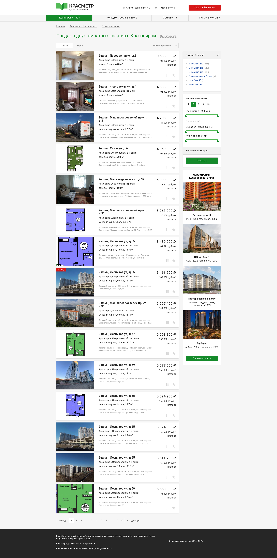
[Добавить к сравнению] (167, 75)
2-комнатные (199, 67)
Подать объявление (204, 7)
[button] (164, 45)
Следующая (133, 520)
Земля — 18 (170, 17)
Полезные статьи (209, 17)
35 (116, 520)
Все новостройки (202, 358)
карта (80, 45)
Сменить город (168, 36)
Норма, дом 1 (201, 257)
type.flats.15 (196, 80)
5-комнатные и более (203, 76)
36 (121, 520)
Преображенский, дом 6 (202, 298)
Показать (202, 160)
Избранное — (167, 7)
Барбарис (201, 343)
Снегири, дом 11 (202, 215)
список (64, 45)
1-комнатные (199, 63)
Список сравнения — (138, 7)
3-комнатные (199, 72)
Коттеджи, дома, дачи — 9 (121, 17)
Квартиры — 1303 (69, 17)
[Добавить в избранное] (174, 75)
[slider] (186, 116)
